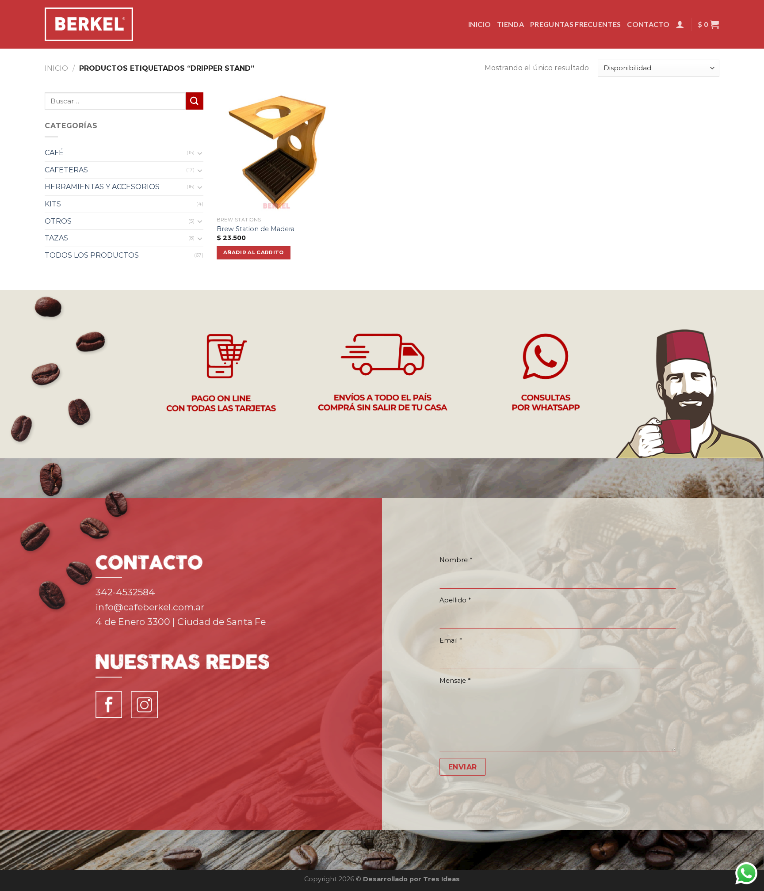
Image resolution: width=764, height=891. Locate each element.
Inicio (479, 24)
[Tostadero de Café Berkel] (89, 24)
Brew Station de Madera (255, 229)
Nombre (455, 560)
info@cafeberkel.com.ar (150, 607)
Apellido (455, 600)
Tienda (510, 24)
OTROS (58, 221)
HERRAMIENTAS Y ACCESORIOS (102, 187)
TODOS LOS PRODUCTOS (92, 255)
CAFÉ (54, 152)
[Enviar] (194, 101)
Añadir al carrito (253, 252)
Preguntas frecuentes (575, 24)
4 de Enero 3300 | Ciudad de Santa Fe (181, 621)
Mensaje (454, 681)
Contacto (648, 24)
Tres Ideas (441, 879)
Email (450, 640)
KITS (53, 204)
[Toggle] (200, 153)
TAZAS (56, 238)
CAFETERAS (66, 170)
